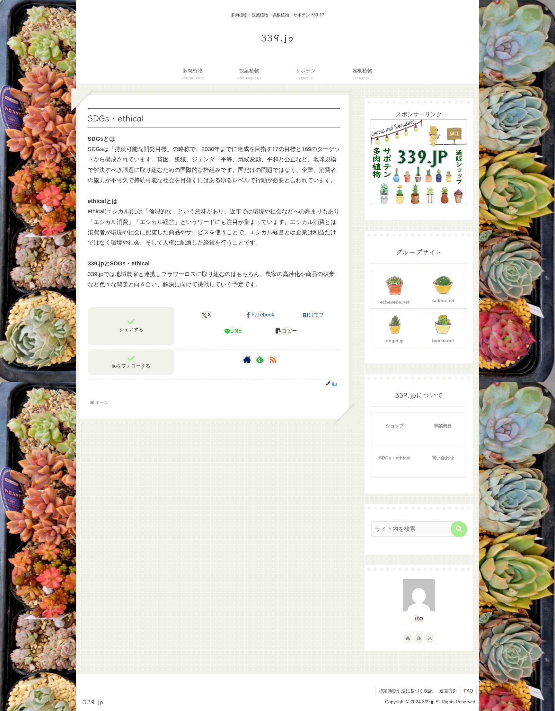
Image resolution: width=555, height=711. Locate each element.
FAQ (468, 690)
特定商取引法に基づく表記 (406, 690)
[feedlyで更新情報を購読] (260, 359)
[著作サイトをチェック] (247, 359)
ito (419, 618)
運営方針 (448, 690)
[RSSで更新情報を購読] (273, 359)
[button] (286, 331)
